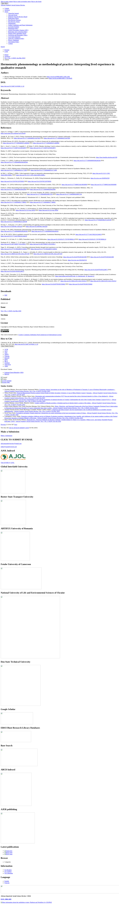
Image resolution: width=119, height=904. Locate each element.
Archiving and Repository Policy (18, 35)
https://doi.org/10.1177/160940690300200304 (87, 160)
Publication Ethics (13, 18)
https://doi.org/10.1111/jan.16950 (25, 210)
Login (6, 51)
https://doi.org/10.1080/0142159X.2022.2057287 (15, 254)
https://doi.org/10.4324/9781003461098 (75, 257)
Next (15, 424)
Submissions (12, 23)
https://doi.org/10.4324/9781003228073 (96, 269)
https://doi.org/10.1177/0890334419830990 (74, 184)
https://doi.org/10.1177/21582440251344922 (14, 249)
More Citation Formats (7, 346)
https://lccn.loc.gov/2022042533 (77, 260)
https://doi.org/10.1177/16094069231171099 (14, 170)
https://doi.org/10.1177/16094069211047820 (27, 138)
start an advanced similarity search (19, 427)
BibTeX (6, 374)
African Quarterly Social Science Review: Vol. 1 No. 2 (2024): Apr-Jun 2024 (38, 421)
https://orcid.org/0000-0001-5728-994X (60, 78)
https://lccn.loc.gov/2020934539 (100, 178)
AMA (6, 366)
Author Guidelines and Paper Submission (20, 25)
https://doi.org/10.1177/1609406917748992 (13, 202)
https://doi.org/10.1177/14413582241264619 (88, 234)
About (6, 11)
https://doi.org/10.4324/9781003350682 (53, 284)
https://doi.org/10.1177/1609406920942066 (13, 189)
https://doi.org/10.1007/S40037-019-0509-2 (42, 244)
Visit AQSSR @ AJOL (7, 462)
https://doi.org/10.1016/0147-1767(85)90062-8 (61, 239)
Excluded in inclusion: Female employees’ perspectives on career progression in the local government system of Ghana (51, 413)
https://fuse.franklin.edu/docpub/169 (106, 157)
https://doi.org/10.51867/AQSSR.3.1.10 (12, 86)
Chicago (6, 356)
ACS (5, 351)
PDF (5, 295)
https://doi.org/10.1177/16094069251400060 (16, 143)
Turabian (7, 363)
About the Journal (13, 13)
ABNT (6, 354)
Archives (7, 10)
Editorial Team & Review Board (17, 17)
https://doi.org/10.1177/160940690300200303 (14, 231)
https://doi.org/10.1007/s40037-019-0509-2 (13, 244)
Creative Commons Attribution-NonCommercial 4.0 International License (39, 334)
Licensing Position (13, 27)
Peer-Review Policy (14, 22)
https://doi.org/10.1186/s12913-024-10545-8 (73, 281)
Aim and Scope (12, 15)
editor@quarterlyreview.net (9, 446)
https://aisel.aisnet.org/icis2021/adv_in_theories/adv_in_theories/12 (74, 276)
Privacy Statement (13, 40)
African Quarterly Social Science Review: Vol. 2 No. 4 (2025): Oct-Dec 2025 (27, 391)
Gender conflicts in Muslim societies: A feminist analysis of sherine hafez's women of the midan (63, 403)
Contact (10, 43)
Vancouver (7, 364)
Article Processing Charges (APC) (18, 30)
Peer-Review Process (14, 20)
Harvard (6, 358)
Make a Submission (6, 435)
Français (6, 883)
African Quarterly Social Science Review (13, 5)
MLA (6, 361)
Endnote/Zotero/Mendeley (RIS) (14, 372)
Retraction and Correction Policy (17, 32)
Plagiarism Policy (13, 28)
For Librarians (8, 873)
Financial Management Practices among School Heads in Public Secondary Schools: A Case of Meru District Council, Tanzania (54, 393)
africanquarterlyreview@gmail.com (11, 443)
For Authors (8, 871)
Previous (3, 424)
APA (5, 353)
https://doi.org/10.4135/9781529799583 (12, 181)
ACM (6, 349)
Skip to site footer (36, 1)
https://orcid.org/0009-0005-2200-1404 (58, 76)
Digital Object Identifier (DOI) (17, 33)
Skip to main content (7, 1)
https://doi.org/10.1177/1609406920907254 (39, 194)
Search (3, 46)
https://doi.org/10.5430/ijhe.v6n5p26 (11, 226)
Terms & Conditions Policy (16, 38)
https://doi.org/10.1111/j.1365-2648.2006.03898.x (30, 175)
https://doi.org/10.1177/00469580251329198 (98, 220)
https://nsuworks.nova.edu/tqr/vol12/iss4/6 (13, 133)
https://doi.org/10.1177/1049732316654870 (13, 148)
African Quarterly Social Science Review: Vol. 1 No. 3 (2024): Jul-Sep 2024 (75, 408)
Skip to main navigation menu (22, 1)
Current (6, 8)
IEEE (6, 359)
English (6, 881)
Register (6, 50)
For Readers (8, 870)
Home (6, 54)
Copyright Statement (14, 37)
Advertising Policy (13, 42)
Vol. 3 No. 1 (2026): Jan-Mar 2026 (14, 58)
